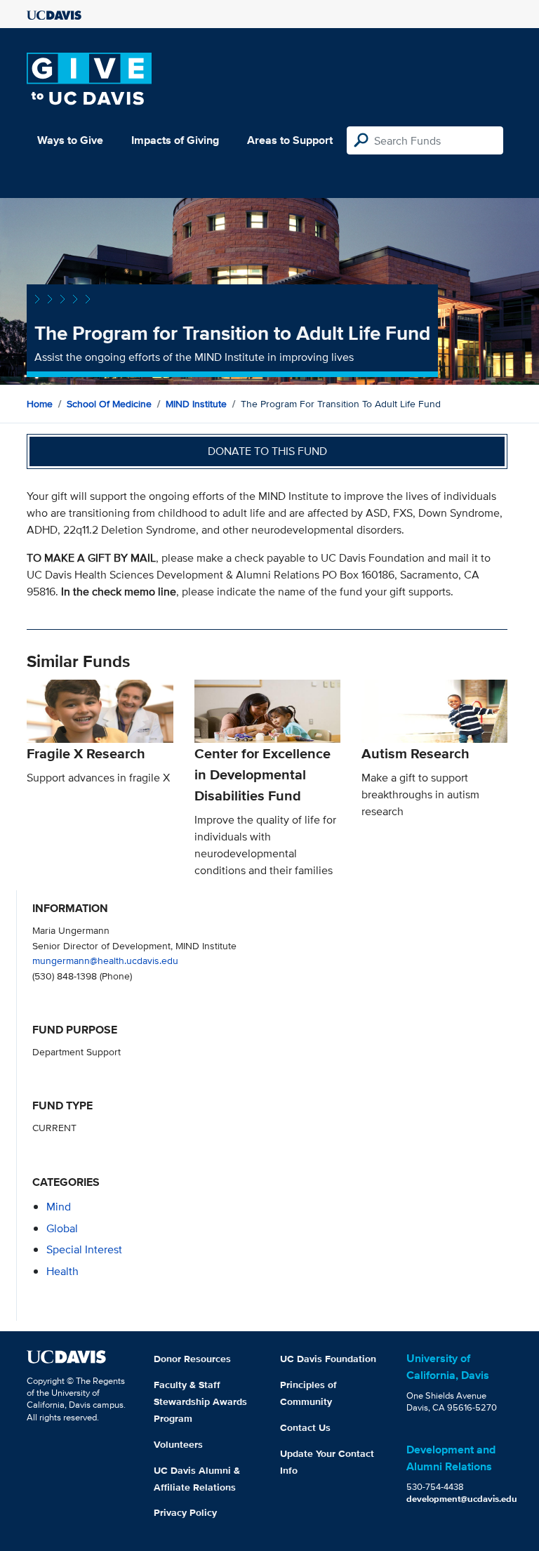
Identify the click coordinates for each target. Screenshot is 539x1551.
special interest (84, 1249)
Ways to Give (70, 140)
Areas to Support (290, 140)
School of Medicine (109, 404)
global (62, 1228)
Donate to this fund (267, 451)
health (62, 1271)
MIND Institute (196, 404)
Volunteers (178, 1444)
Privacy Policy (185, 1512)
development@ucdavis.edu (461, 1498)
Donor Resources (192, 1359)
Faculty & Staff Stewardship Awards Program (200, 1401)
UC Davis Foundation (328, 1359)
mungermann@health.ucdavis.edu (105, 960)
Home (40, 404)
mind (58, 1207)
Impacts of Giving (175, 140)
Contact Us (305, 1427)
